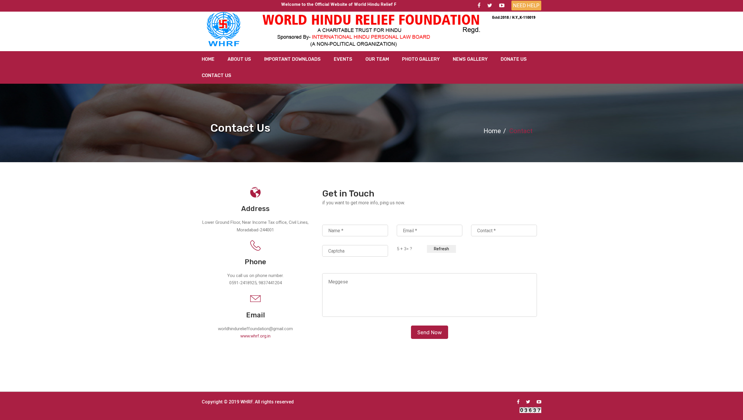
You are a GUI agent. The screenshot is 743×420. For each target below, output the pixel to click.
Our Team (377, 59)
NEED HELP (526, 5)
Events (343, 59)
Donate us (514, 59)
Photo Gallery (421, 59)
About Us (239, 59)
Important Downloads (292, 59)
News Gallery (470, 59)
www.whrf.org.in (255, 336)
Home (208, 59)
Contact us (216, 75)
